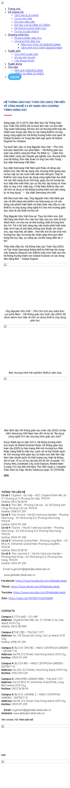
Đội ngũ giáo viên (24, 21)
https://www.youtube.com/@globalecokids (39, 592)
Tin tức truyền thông (26, 31)
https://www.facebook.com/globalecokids (41, 580)
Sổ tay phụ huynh (24, 57)
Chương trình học (18, 34)
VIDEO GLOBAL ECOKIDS (29, 73)
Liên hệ (14, 76)
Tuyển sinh (14, 50)
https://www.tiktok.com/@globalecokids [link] (35, 586)
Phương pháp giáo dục (28, 38)
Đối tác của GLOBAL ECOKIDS (32, 25)
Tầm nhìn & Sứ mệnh (26, 15)
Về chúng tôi (16, 12)
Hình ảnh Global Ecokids (28, 70)
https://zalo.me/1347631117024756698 (30, 598)
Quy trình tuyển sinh (26, 54)
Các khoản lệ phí (24, 60)
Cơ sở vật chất (23, 18)
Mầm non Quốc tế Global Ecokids (41, 44)
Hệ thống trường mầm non (30, 28)
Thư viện (13, 67)
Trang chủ (14, 8)
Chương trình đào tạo (27, 41)
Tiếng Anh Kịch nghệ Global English (41, 47)
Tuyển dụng (15, 63)
